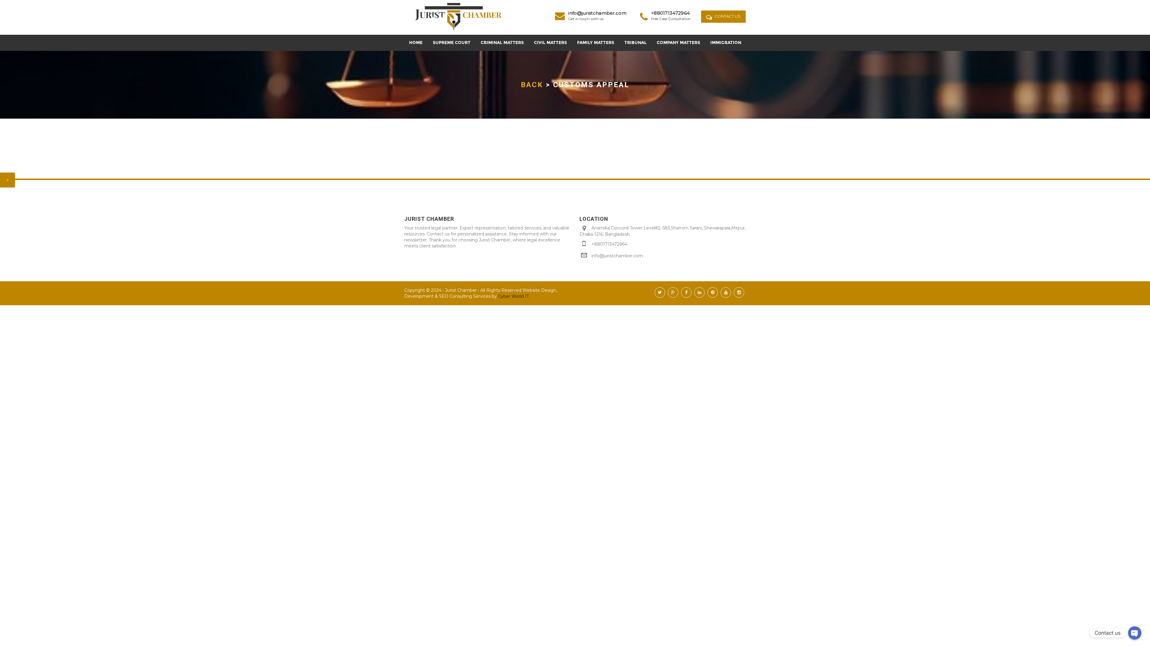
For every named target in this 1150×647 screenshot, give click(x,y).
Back (532, 85)
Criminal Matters (502, 42)
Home (416, 42)
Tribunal (635, 42)
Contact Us (727, 16)
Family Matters (595, 42)
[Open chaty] (1134, 633)
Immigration (725, 42)
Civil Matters (550, 42)
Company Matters (678, 42)
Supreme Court (451, 42)
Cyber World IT (513, 296)
